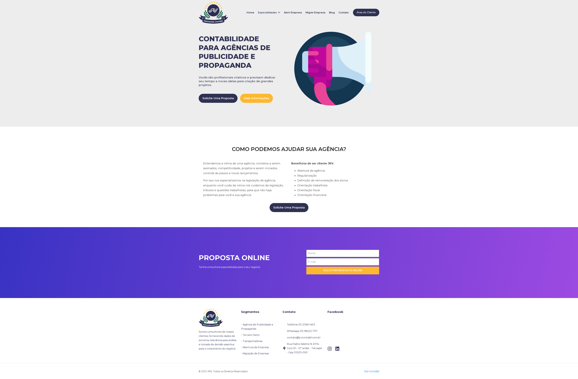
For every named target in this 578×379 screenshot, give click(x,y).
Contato (344, 12)
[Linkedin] (337, 348)
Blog (332, 12)
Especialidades (268, 12)
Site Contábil (371, 371)
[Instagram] (329, 348)
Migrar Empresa (315, 12)
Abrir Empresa (293, 12)
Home (250, 12)
